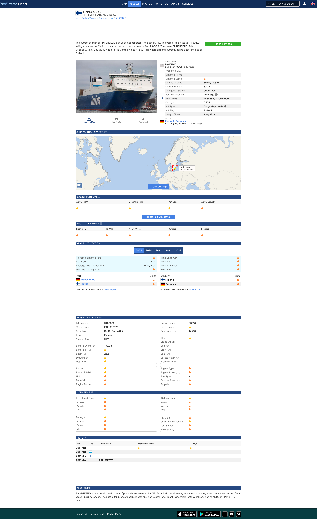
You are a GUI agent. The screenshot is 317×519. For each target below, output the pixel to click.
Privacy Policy (114, 514)
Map (124, 3)
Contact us (81, 514)
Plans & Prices (223, 43)
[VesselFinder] (13, 4)
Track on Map (158, 186)
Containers (172, 3)
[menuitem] (82, 18)
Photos (147, 3)
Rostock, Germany (175, 121)
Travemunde (88, 279)
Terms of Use (97, 514)
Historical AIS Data (158, 216)
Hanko (84, 283)
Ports (158, 3)
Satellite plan (110, 289)
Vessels (134, 3)
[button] (304, 4)
